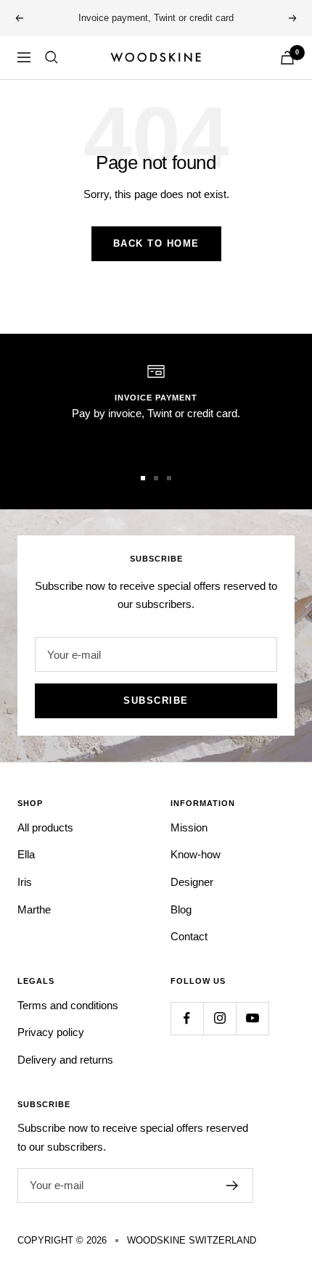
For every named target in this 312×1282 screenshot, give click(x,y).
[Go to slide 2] (156, 478)
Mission (189, 827)
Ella (26, 854)
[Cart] (287, 58)
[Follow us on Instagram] (219, 1018)
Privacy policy (50, 1032)
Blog (181, 909)
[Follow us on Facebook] (187, 1018)
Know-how (196, 854)
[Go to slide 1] (143, 478)
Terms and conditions (67, 1005)
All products (45, 827)
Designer (192, 882)
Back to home (156, 243)
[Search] (51, 57)
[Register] (232, 1185)
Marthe (34, 909)
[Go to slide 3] (169, 478)
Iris (24, 882)
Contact (189, 936)
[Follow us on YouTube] (252, 1018)
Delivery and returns (65, 1059)
